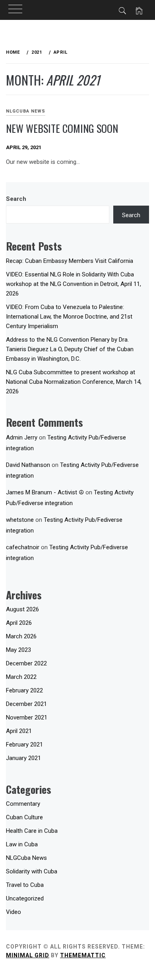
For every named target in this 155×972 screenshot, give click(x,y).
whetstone (20, 519)
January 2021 (23, 758)
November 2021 (26, 717)
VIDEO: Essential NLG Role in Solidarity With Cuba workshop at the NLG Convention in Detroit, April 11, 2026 (73, 284)
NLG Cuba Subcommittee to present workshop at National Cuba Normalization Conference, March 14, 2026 (73, 382)
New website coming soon (62, 128)
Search (16, 198)
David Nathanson (28, 465)
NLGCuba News (25, 111)
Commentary (23, 803)
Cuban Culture (24, 817)
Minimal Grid (27, 955)
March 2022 (21, 676)
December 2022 (26, 663)
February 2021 (24, 744)
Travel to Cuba (25, 884)
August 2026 (22, 609)
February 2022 (24, 690)
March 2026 (21, 636)
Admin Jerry (21, 437)
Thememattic (83, 955)
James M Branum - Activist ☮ (45, 492)
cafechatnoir (22, 547)
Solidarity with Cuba (31, 871)
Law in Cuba (22, 844)
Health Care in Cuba (32, 830)
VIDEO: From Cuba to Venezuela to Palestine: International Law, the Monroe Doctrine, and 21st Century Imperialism (69, 316)
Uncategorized (25, 898)
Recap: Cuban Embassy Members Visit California (69, 260)
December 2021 (26, 704)
